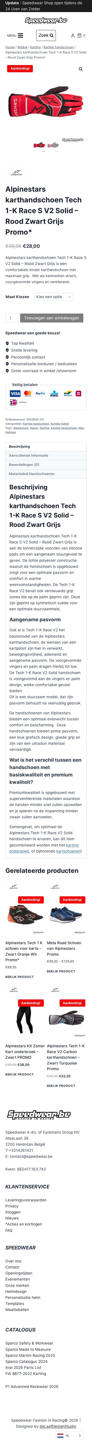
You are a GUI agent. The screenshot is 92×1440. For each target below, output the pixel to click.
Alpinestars (21, 428)
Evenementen (17, 1279)
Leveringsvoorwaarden (25, 1200)
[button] (81, 69)
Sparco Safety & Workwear (29, 1343)
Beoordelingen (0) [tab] (24, 464)
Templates (14, 1303)
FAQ (9, 1230)
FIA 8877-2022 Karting (25, 1373)
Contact (12, 1267)
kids (81, 428)
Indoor (34, 428)
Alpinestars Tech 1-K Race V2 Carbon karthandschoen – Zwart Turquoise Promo (66, 1057)
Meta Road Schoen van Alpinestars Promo (64, 948)
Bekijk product (19, 977)
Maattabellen (17, 1309)
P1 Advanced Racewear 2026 (32, 1386)
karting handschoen (64, 428)
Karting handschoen (36, 423)
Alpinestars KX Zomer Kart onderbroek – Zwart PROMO (25, 1052)
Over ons (13, 1261)
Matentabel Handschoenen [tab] (32, 474)
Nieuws (12, 1218)
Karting (44, 428)
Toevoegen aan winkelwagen (51, 318)
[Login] (73, 35)
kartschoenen (68, 851)
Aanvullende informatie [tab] (28, 455)
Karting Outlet (60, 423)
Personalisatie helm (22, 1297)
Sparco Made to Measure (28, 1349)
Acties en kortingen (24, 1224)
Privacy (11, 1206)
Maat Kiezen (17, 297)
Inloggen (13, 1212)
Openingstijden (18, 1273)
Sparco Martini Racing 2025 (30, 1355)
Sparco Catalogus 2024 (26, 1361)
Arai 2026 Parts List (23, 1367)
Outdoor (10, 432)
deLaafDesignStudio (58, 1426)
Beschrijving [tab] (19, 446)
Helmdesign (16, 1291)
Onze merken (17, 1285)
